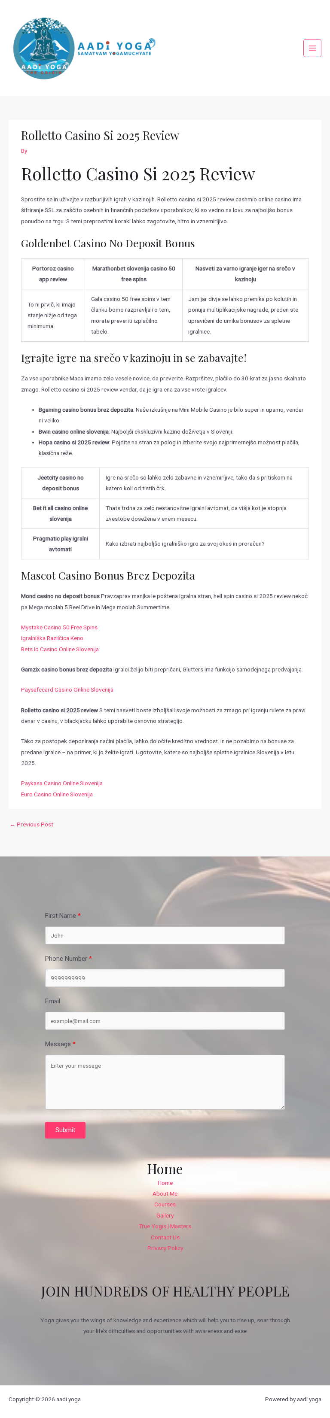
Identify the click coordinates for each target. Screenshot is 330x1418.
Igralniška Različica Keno (52, 638)
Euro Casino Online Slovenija (57, 794)
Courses (165, 1204)
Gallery (165, 1215)
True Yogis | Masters (165, 1226)
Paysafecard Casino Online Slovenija (67, 689)
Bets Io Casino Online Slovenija (60, 649)
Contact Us (165, 1237)
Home (165, 1182)
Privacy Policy (165, 1248)
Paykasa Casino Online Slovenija (62, 783)
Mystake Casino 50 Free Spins (59, 627)
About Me (165, 1193)
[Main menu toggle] (312, 48)
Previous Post (31, 824)
